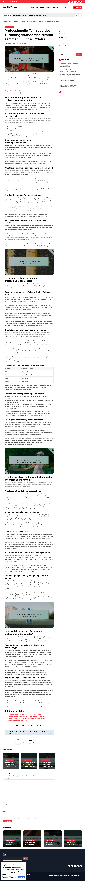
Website (5, 811)
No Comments (23, 43)
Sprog (31, 7)
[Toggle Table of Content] (20, 93)
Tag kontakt (48, 7)
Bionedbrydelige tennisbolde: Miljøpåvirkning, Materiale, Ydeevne (68, 70)
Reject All (13, 877)
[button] (80, 15)
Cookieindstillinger (75, 875)
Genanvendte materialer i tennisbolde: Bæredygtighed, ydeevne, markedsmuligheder (69, 65)
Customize (5, 877)
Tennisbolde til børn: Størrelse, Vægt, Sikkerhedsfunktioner (24, 714)
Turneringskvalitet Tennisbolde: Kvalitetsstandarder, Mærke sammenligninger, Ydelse (67, 80)
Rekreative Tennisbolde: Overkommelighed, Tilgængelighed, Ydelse (26, 716)
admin (33, 740)
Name (5, 798)
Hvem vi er (55, 7)
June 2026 (61, 95)
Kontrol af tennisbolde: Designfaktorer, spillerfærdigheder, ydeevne (69, 85)
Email (5, 804)
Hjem (36, 7)
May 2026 (61, 97)
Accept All (21, 877)
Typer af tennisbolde (9, 27)
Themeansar (27, 874)
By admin (9, 43)
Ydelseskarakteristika (64, 45)
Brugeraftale (64, 877)
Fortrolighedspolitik (65, 875)
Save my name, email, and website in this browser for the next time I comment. (22, 818)
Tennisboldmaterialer (64, 41)
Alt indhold (42, 7)
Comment (6, 778)
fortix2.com (10, 7)
